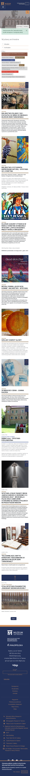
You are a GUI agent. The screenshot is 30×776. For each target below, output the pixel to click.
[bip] (15, 665)
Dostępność (15, 686)
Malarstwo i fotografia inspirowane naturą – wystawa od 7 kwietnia (15, 169)
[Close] (26, 30)
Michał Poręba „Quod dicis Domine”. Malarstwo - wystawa (15, 287)
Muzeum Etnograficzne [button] (7, 74)
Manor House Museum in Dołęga (15, 746)
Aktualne (6, 44)
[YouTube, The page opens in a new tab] (17, 760)
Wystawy (26, 26)
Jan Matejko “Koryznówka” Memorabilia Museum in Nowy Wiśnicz (16, 749)
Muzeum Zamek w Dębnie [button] (7, 60)
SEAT (7, 732)
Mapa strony (15, 706)
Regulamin (15, 699)
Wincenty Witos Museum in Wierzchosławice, (13, 717)
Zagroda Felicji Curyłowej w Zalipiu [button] (9, 71)
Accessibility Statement (15, 704)
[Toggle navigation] (3, 7)
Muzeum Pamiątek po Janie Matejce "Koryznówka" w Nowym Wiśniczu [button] (13, 54)
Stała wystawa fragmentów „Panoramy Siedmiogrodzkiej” (14, 587)
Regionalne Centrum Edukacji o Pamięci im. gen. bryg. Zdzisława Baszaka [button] (13, 68)
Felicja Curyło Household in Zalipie (16, 723)
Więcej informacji (7, 769)
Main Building (10, 735)
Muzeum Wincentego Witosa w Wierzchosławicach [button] (13, 76)
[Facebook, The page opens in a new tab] (13, 760)
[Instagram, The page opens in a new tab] (8, 760)
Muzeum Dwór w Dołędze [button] (7, 57)
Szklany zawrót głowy (12, 340)
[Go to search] (27, 12)
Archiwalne (7, 47)
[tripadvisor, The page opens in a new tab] (21, 760)
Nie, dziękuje (16, 771)
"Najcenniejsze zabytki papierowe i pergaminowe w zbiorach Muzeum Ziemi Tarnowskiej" (13, 558)
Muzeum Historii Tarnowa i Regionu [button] (9, 65)
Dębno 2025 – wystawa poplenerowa (11, 439)
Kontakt (15, 693)
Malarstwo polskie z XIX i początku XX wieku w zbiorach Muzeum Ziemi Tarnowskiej (15, 115)
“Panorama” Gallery (11, 743)
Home (20, 26)
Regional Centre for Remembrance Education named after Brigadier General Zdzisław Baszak (16, 728)
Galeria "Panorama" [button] (19, 57)
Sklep (15, 709)
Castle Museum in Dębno (13, 740)
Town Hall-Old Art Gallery (13, 738)
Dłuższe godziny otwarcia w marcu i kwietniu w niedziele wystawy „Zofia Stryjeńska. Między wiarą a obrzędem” (14, 227)
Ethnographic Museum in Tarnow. (15, 721)
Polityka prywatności (15, 702)
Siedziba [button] (21, 65)
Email (14, 670)
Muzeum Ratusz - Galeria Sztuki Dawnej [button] (10, 62)
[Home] (6, 3)
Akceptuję (24, 771)
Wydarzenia (15, 688)
